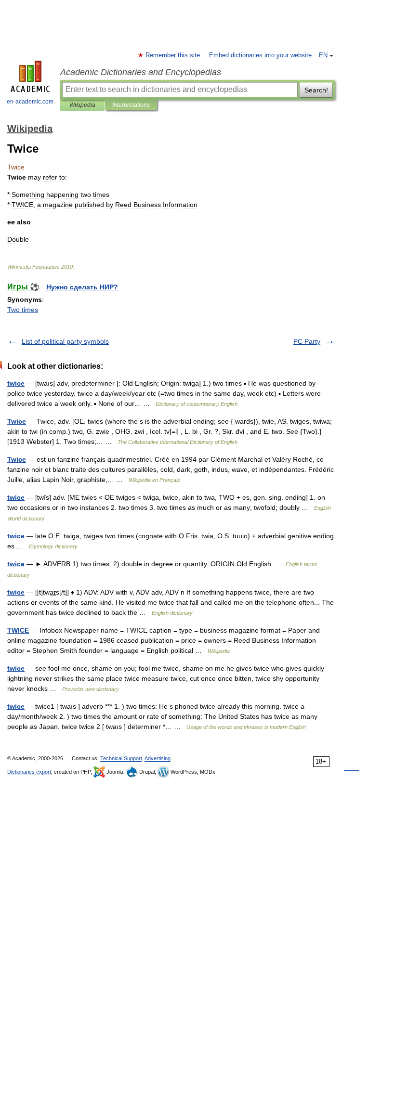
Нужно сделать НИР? (82, 287)
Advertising (158, 758)
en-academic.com (30, 101)
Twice (16, 421)
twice (16, 383)
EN (323, 55)
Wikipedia (82, 105)
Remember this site (173, 55)
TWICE (18, 630)
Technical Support (121, 758)
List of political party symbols (65, 341)
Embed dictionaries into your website (260, 55)
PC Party (306, 341)
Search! (316, 90)
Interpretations (131, 105)
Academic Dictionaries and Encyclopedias (140, 72)
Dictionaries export (29, 772)
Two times (22, 309)
